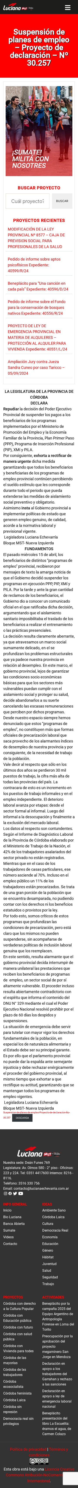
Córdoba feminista (17, 1393)
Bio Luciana (12, 1217)
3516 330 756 (29, 1183)
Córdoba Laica (53, 1217)
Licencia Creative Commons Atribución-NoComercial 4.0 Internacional (40, 1475)
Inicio (7, 1210)
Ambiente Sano (54, 1210)
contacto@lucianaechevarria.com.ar (41, 1188)
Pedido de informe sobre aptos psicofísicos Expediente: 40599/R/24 (34, 265)
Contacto (10, 1244)
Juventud (49, 1264)
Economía (50, 1237)
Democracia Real (55, 1230)
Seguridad (50, 1277)
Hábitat (48, 1257)
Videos (8, 1237)
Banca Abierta (14, 1224)
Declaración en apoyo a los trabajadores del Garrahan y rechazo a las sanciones (57, 1374)
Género (47, 1250)
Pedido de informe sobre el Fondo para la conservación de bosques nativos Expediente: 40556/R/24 (36, 307)
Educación (50, 1244)
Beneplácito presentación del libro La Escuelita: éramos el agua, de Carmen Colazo (56, 1423)
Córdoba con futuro (18, 1327)
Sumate (9, 1230)
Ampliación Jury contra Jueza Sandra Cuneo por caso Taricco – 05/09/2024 (36, 367)
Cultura (47, 1224)
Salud (46, 1270)
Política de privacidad (28, 1449)
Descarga (22, 1117)
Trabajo (48, 1284)
